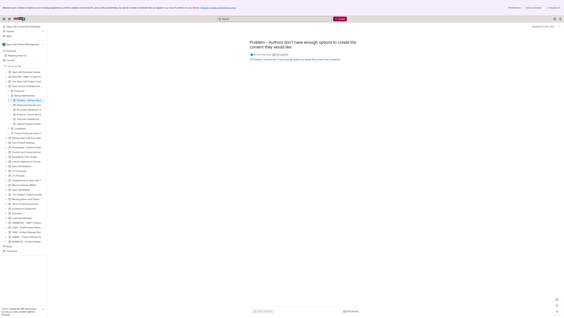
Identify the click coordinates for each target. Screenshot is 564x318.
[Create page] (557, 311)
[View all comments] (557, 299)
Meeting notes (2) (17, 55)
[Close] (43, 309)
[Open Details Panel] (557, 305)
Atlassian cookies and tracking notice (218, 7)
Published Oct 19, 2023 (543, 26)
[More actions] (43, 44)
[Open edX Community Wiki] (19, 19)
